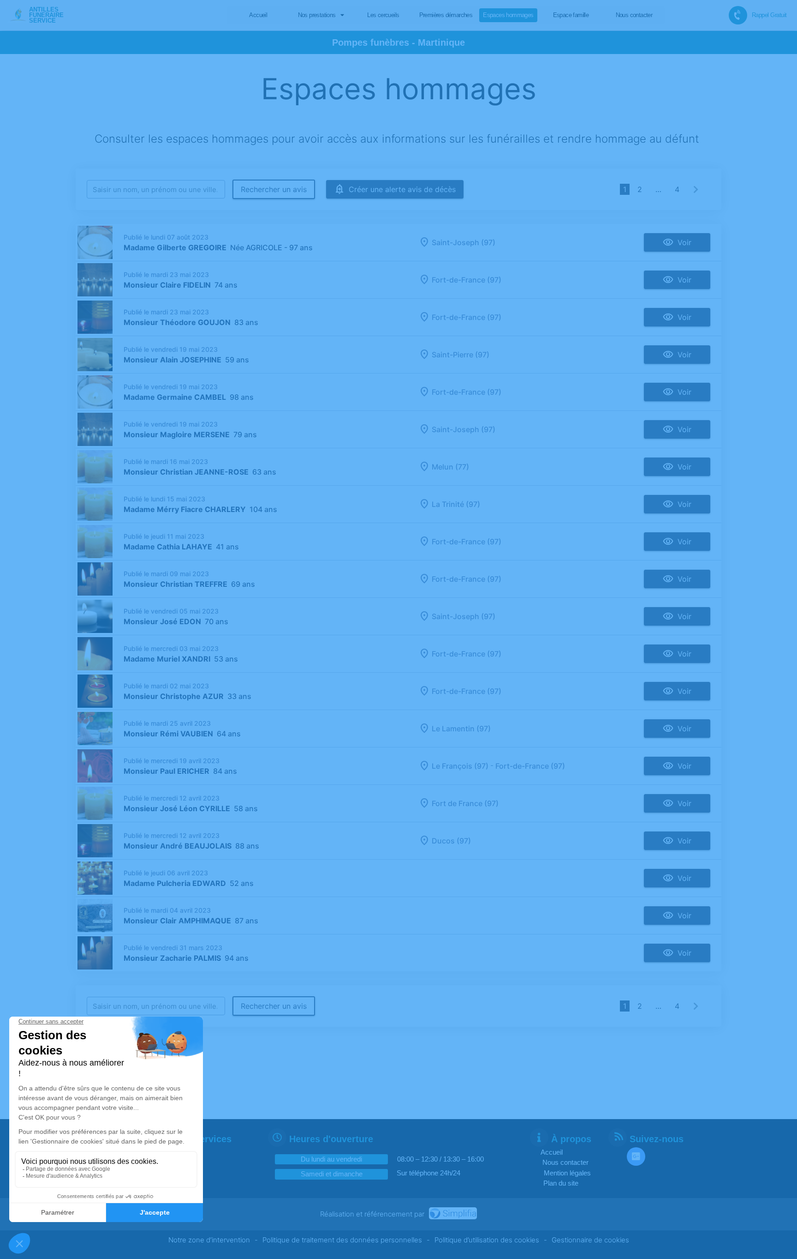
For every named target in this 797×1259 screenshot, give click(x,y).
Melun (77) (450, 466)
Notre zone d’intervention (209, 1239)
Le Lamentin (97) (461, 728)
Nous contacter (634, 15)
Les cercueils (383, 15)
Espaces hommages (508, 15)
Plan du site (560, 1183)
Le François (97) (460, 766)
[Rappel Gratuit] (738, 15)
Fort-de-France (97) (466, 279)
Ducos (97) (451, 840)
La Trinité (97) (456, 504)
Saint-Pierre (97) (460, 354)
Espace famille (571, 15)
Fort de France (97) (465, 803)
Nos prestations (317, 15)
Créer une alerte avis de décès (402, 189)
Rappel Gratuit (769, 15)
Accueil (258, 15)
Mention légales (567, 1173)
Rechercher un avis (274, 189)
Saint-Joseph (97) (463, 242)
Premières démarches (446, 15)
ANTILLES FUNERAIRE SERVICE (46, 15)
